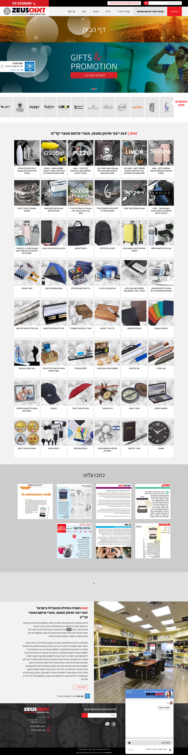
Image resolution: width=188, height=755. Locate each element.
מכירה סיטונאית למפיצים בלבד (124, 3)
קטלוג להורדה (123, 11)
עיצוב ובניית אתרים (90, 753)
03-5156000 (22, 3)
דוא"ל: (112, 715)
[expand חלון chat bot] (130, 691)
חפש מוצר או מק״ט (174, 3)
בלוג (84, 11)
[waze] (107, 724)
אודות (95, 11)
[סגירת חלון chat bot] (128, 691)
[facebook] (113, 724)
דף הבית (174, 11)
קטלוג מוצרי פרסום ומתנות (150, 11)
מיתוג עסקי (79, 753)
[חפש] (146, 3)
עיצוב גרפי (100, 753)
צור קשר (71, 11)
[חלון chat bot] (149, 721)
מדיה (107, 11)
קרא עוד (81, 687)
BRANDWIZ (108, 753)
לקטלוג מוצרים (95, 77)
